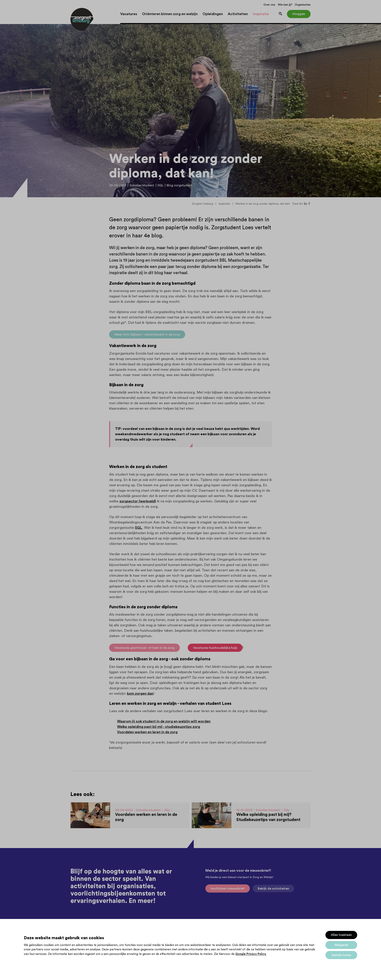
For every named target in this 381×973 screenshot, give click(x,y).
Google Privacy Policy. (250, 954)
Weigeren (341, 945)
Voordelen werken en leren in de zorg (147, 732)
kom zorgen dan (140, 693)
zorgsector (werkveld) (137, 501)
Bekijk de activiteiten (273, 888)
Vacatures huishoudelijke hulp (215, 647)
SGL (138, 527)
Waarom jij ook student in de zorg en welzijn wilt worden (164, 721)
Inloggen (298, 13)
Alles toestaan (341, 934)
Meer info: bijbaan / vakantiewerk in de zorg (147, 334)
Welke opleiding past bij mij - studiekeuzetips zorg (158, 726)
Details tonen (341, 955)
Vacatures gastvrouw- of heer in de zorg (144, 647)
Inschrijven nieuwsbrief (227, 888)
